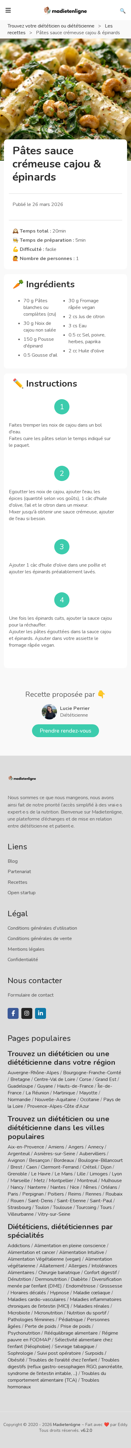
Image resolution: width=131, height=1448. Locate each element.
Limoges (99, 1174)
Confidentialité (23, 959)
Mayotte (88, 1093)
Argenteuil (19, 1153)
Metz (39, 1180)
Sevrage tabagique (74, 1346)
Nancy (16, 1187)
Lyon (117, 1174)
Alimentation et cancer (31, 1252)
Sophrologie (20, 1353)
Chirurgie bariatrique (59, 1272)
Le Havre (41, 1174)
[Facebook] (13, 1013)
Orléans (109, 1187)
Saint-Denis (40, 1200)
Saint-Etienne (71, 1200)
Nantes (58, 1187)
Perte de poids (40, 1326)
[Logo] (65, 9)
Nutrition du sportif (86, 1313)
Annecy (96, 1147)
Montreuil (87, 1180)
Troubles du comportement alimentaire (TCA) (57, 1377)
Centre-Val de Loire (54, 1079)
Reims (74, 1194)
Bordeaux (64, 1160)
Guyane (45, 1086)
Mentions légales (26, 949)
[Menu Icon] (8, 10)
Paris (13, 1194)
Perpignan (33, 1194)
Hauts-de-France (75, 1086)
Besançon (39, 1160)
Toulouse (62, 1207)
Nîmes (90, 1187)
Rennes (93, 1194)
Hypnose (59, 1292)
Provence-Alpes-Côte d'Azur (58, 1106)
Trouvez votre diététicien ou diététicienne (52, 26)
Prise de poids (75, 1326)
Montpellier (61, 1180)
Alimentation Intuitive (81, 1252)
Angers (76, 1147)
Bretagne (20, 1079)
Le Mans (64, 1174)
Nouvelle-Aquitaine (55, 1099)
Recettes (17, 882)
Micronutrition (48, 1313)
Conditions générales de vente (40, 938)
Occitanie (89, 1099)
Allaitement (51, 1265)
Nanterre (36, 1187)
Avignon (16, 1160)
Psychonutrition (24, 1333)
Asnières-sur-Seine (54, 1153)
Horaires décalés (28, 1292)
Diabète (79, 1279)
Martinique (64, 1093)
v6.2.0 (86, 1430)
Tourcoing (86, 1207)
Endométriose (81, 1286)
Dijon (106, 1167)
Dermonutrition (51, 1279)
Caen (31, 1167)
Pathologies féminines (31, 1319)
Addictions (19, 1245)
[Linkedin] (40, 1013)
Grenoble (17, 1174)
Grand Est (105, 1079)
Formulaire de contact (31, 995)
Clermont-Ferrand (60, 1167)
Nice (74, 1187)
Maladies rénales (91, 1306)
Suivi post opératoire (59, 1353)
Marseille (20, 1180)
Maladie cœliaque (91, 1292)
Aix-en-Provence (26, 1147)
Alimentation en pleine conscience (70, 1245)
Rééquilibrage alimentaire (71, 1333)
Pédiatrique (70, 1319)
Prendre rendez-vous (65, 730)
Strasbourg (19, 1207)
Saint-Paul (101, 1200)
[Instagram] (26, 1013)
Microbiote (19, 1313)
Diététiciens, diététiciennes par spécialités (60, 1231)
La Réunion (37, 1093)
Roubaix (113, 1194)
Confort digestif (100, 1272)
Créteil (90, 1167)
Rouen (17, 1200)
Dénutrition (19, 1279)
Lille (81, 1174)
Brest (16, 1167)
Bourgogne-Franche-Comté (92, 1072)
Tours (106, 1207)
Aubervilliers (92, 1153)
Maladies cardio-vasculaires (37, 1299)
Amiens (56, 1147)
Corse (85, 1079)
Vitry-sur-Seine (54, 1214)
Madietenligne (66, 1425)
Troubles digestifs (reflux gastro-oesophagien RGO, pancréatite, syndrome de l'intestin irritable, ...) (65, 1367)
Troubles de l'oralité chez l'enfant (63, 1360)
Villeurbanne (21, 1214)
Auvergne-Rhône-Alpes (33, 1072)
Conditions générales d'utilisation (42, 928)
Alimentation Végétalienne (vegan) (44, 1259)
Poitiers (56, 1194)
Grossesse (111, 1286)
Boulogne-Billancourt (100, 1160)
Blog (13, 861)
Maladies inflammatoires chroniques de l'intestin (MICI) (65, 1303)
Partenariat (19, 871)
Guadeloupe (20, 1086)
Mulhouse (111, 1180)
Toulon (42, 1207)
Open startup (22, 892)
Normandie (19, 1099)
